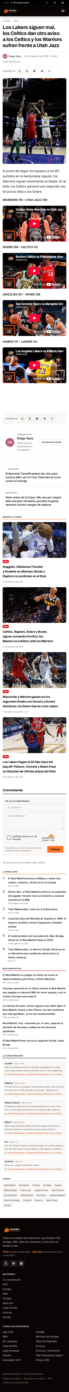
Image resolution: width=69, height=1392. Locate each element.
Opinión (7, 1317)
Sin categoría (10, 1341)
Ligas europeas (11, 1350)
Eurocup (7, 1312)
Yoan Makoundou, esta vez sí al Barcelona (33, 909)
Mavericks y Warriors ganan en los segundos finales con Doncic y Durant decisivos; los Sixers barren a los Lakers (30, 701)
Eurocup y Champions (48, 1350)
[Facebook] (13, 1263)
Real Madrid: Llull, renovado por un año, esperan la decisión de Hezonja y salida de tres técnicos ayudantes (33, 1027)
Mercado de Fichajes (47, 1336)
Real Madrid (9, 1185)
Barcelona (24, 1185)
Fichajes (7, 1298)
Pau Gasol (41, 1195)
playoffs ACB (27, 1195)
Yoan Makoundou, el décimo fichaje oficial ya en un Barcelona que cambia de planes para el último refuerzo (36, 953)
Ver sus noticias (51, 442)
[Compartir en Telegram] (42, 71)
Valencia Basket (57, 1195)
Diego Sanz (12, 56)
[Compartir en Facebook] (34, 71)
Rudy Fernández (12, 1200)
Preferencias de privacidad (15, 1382)
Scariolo (27, 1200)
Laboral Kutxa (41, 1190)
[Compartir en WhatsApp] (20, 71)
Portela (7, 1205)
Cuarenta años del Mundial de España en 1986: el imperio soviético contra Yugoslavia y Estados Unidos (37, 922)
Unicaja (36, 1185)
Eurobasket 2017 (12, 1360)
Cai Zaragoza (10, 1195)
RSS (50, 1378)
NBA (16, 21)
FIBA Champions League (49, 1355)
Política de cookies (11, 1378)
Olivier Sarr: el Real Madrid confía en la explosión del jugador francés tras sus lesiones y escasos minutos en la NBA (37, 895)
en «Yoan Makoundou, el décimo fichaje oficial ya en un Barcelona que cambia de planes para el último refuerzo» (34, 1074)
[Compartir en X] (27, 71)
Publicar (55, 849)
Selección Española (46, 1341)
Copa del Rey (10, 1307)
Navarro (39, 1200)
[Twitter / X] (6, 1263)
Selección (8, 1303)
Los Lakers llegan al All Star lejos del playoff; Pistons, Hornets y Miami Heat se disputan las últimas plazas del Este (29, 766)
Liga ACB (8, 1331)
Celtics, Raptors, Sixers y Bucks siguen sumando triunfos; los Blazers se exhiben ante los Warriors (28, 636)
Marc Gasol (51, 1200)
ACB (5, 1284)
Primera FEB (42, 1360)
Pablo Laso (26, 1190)
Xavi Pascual (58, 1190)
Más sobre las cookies (34, 1378)
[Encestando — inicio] (11, 11)
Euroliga (47, 1185)
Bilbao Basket (10, 1190)
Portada (6, 21)
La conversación (12, 1279)
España (58, 1185)
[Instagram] (21, 1263)
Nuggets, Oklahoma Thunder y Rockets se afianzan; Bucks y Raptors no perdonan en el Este (24, 571)
